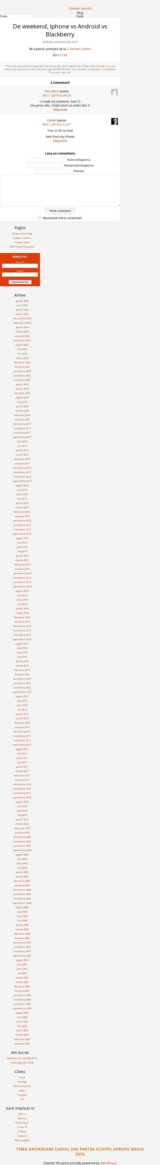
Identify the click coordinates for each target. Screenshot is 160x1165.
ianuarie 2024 (22, 336)
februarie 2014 (22, 617)
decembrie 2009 (22, 837)
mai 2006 (22, 1026)
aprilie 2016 (22, 503)
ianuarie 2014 (22, 621)
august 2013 (22, 643)
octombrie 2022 (22, 379)
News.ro (22, 1118)
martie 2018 (22, 410)
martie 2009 (22, 876)
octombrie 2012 (22, 687)
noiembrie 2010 (22, 788)
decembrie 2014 (22, 573)
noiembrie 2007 (22, 946)
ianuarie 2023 (22, 366)
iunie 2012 (22, 705)
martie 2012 (22, 718)
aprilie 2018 (22, 406)
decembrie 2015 (22, 520)
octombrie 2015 (22, 529)
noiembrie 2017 (22, 428)
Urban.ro (22, 1135)
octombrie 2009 (22, 845)
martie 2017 (22, 454)
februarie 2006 (22, 1039)
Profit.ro (22, 1131)
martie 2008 (22, 929)
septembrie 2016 (22, 481)
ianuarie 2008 (22, 938)
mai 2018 (22, 401)
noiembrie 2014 (22, 577)
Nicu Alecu (51, 91)
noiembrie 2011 (22, 735)
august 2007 (22, 960)
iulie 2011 (22, 753)
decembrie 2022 (22, 371)
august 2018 (22, 397)
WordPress (108, 1163)
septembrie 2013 (22, 639)
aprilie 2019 (22, 384)
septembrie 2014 (22, 586)
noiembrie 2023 (22, 340)
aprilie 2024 (22, 327)
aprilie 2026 (22, 300)
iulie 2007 (22, 964)
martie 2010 (22, 823)
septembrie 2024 (22, 322)
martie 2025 (22, 314)
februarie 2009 (22, 880)
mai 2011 (22, 762)
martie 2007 (22, 982)
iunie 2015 (22, 546)
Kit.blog (22, 1081)
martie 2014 (22, 612)
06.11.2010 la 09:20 (56, 95)
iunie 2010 (22, 810)
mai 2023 (22, 353)
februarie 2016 (22, 511)
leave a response (90, 69)
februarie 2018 (22, 415)
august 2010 (22, 801)
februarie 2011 (22, 775)
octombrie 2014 (22, 582)
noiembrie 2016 (22, 472)
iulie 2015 (22, 542)
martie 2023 (22, 358)
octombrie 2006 (22, 1004)
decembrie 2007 (22, 942)
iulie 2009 (22, 859)
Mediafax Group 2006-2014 (22, 1058)
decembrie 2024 (22, 318)
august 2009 (22, 854)
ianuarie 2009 (22, 885)
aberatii (100, 66)
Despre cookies (22, 237)
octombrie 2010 (22, 793)
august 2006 (22, 1012)
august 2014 (22, 590)
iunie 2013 (22, 652)
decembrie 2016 (22, 467)
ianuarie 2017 (22, 463)
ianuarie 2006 (22, 1043)
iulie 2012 (22, 700)
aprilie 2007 (22, 977)
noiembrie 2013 (22, 630)
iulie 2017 (22, 441)
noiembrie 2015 (22, 525)
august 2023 (22, 344)
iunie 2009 (22, 863)
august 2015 (22, 538)
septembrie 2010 (22, 797)
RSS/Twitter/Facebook (22, 246)
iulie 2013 (22, 648)
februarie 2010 (22, 828)
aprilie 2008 (22, 924)
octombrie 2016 (22, 476)
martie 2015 (22, 560)
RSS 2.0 (61, 69)
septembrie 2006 (22, 1008)
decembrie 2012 (22, 678)
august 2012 (22, 696)
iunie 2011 (22, 757)
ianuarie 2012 (22, 727)
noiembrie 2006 (22, 999)
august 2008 (22, 907)
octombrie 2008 (22, 898)
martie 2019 (22, 388)
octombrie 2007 (22, 951)
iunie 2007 (22, 968)
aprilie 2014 (22, 608)
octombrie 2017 (22, 432)
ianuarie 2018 (22, 419)
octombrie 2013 (22, 634)
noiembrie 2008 (22, 894)
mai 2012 (22, 709)
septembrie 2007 (22, 955)
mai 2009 (22, 867)
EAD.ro (22, 1113)
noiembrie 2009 (22, 841)
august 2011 (22, 749)
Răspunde (60, 109)
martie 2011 (22, 771)
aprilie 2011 (22, 766)
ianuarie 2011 (22, 779)
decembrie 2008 (22, 889)
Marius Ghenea (22, 1086)
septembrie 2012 (22, 692)
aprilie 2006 (22, 1030)
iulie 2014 (22, 595)
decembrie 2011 (22, 731)
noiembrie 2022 (22, 375)
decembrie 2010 (22, 784)
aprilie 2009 (22, 872)
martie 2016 (22, 507)
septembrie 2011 (22, 744)
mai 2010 (22, 815)
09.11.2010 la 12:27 (56, 124)
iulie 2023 (22, 349)
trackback (110, 69)
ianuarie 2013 (22, 674)
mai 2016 (22, 498)
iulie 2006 (22, 1017)
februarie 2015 (22, 564)
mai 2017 (22, 445)
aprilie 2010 (22, 819)
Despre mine (22, 242)
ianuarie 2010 (22, 832)
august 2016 (22, 485)
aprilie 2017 (22, 450)
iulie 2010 (22, 806)
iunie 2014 (22, 599)
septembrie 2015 (22, 533)
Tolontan (22, 1094)
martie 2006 (22, 1034)
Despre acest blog (22, 233)
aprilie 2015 (22, 555)
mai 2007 (22, 973)
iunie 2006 (22, 1021)
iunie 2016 (22, 494)
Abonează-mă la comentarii (62, 218)
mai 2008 (22, 920)
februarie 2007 (22, 986)
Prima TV (22, 1127)
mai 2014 (22, 604)
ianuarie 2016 (22, 516)
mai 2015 (22, 551)
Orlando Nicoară (80, 8)
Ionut (22, 1077)
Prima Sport (22, 1122)
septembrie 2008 (22, 902)
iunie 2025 (22, 305)
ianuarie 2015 (22, 568)
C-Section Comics (79, 49)
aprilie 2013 (22, 661)
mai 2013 (22, 656)
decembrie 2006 (22, 995)
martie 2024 (22, 331)
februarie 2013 (22, 670)
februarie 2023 (22, 362)
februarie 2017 (22, 459)
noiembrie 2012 (22, 683)
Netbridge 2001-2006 (22, 1062)
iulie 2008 (22, 911)
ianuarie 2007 (22, 990)
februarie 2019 (22, 393)
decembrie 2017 (22, 423)
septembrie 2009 (22, 850)
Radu (22, 1090)
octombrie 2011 (22, 740)
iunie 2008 (22, 916)
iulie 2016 (22, 489)
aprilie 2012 (22, 713)
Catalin (51, 120)
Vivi (22, 1099)
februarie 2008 (22, 933)
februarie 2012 (22, 722)
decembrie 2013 (22, 626)
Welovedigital (22, 1140)
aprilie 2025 (22, 309)
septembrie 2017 (22, 437)
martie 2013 (22, 665)
